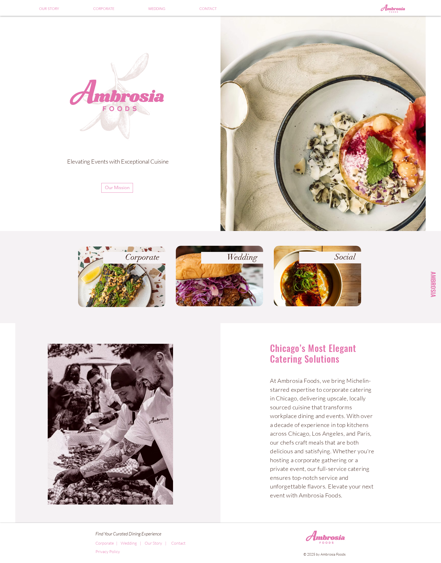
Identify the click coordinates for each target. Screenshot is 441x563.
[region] (122, 277)
